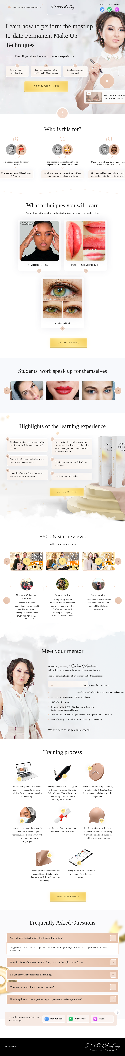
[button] (46, 87)
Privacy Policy (10, 1047)
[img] (102, 9)
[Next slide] (118, 390)
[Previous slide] (7, 390)
